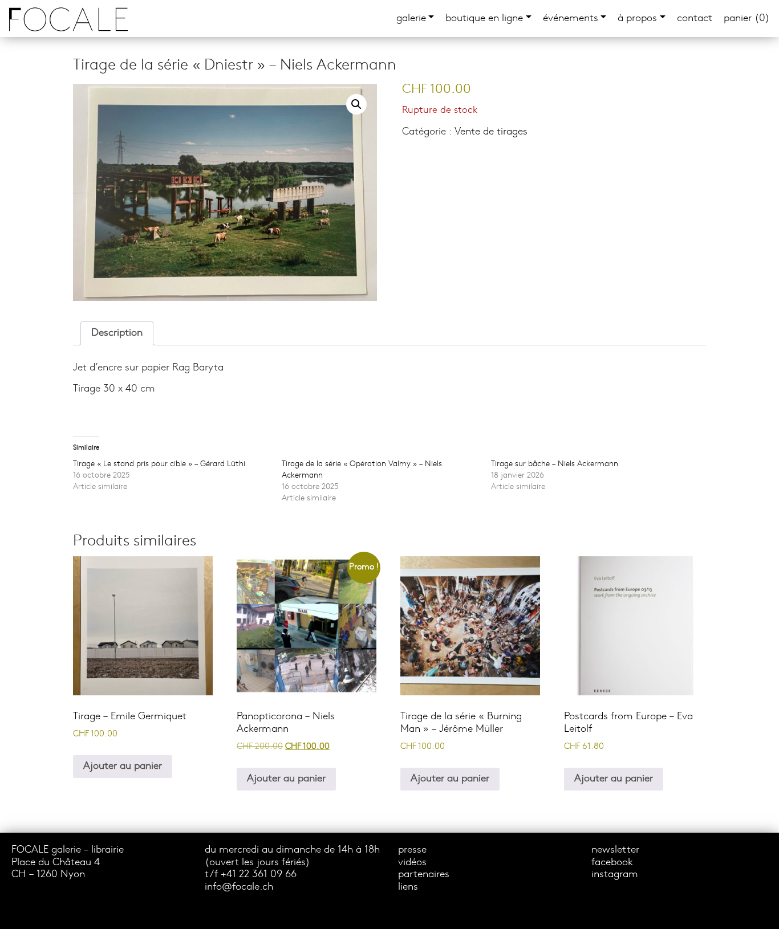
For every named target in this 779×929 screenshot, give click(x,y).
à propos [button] (637, 18)
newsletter (615, 850)
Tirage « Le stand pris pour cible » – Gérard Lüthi (159, 464)
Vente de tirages (491, 132)
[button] (356, 104)
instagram (614, 874)
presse (412, 850)
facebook (612, 862)
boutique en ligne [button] (484, 18)
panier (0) (747, 18)
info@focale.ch (239, 887)
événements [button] (570, 18)
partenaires (423, 874)
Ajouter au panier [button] (122, 766)
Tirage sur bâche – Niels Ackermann (554, 464)
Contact (694, 18)
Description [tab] (117, 333)
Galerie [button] (411, 18)
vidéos (412, 862)
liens (408, 887)
